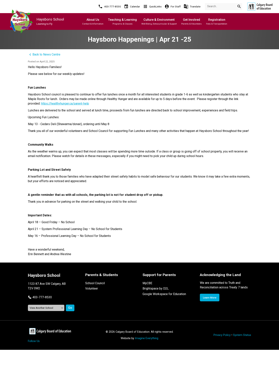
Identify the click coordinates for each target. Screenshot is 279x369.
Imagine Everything (146, 338)
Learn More (209, 297)
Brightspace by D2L (156, 288)
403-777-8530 (42, 297)
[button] (40, 297)
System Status (242, 335)
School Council (95, 283)
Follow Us (34, 341)
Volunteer (91, 288)
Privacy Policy (222, 335)
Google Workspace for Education (164, 294)
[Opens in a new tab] (260, 6)
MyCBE (147, 283)
